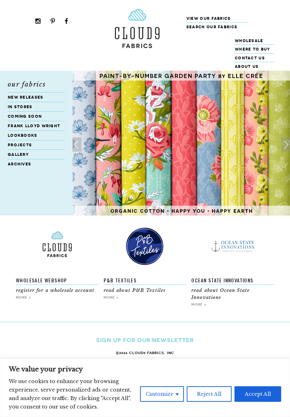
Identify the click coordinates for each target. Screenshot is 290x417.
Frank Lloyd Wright (34, 125)
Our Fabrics (27, 84)
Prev (76, 144)
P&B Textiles (120, 280)
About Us (247, 66)
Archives (19, 163)
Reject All (209, 394)
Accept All (258, 394)
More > (23, 297)
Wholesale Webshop (41, 280)
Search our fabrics (211, 26)
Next (285, 144)
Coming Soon (25, 116)
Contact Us (250, 57)
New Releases (26, 97)
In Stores (20, 106)
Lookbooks (22, 135)
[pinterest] (53, 21)
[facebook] (67, 21)
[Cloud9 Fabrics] (137, 46)
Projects (20, 144)
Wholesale (249, 40)
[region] (145, 388)
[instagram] (38, 21)
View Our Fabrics (208, 18)
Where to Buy (252, 49)
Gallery (18, 154)
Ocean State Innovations (222, 280)
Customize (159, 394)
